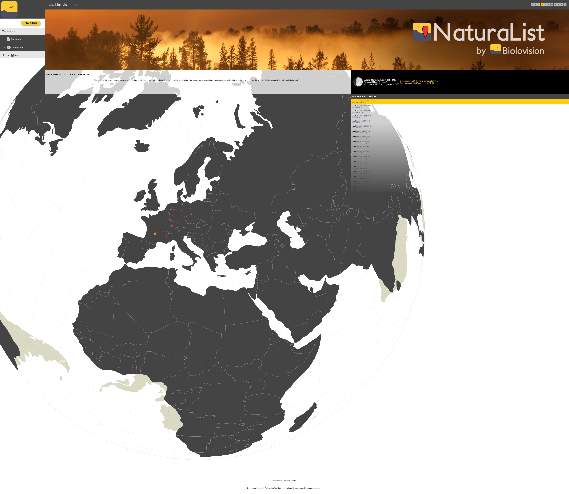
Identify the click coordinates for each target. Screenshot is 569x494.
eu (552, 4)
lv (565, 4)
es (545, 4)
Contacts (287, 480)
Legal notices (277, 480)
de (535, 4)
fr (532, 4)
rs (561, 4)
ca (555, 4)
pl (558, 4)
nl (548, 4)
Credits (293, 480)
